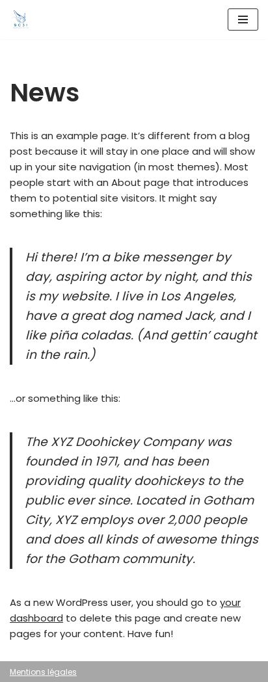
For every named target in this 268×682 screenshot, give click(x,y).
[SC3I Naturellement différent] (20, 19)
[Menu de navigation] (243, 19)
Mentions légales (43, 671)
